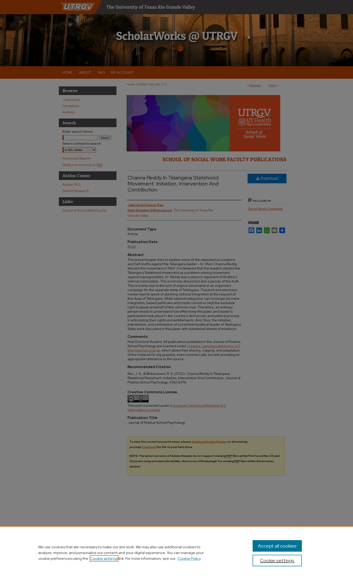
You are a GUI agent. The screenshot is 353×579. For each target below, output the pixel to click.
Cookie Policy (189, 558)
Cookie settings (104, 558)
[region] (176, 552)
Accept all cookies (277, 546)
